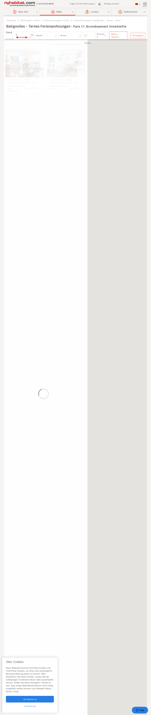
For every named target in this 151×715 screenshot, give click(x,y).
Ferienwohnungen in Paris (56, 20)
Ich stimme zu (29, 699)
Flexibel (87, 43)
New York (23, 12)
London (95, 12)
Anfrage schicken (111, 3)
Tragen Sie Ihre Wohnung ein (82, 3)
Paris (59, 12)
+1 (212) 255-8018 (44, 3)
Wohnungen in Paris (30, 20)
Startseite (11, 20)
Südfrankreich (131, 12)
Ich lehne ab (30, 706)
